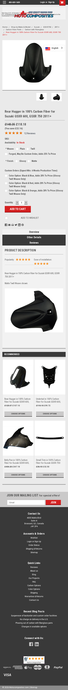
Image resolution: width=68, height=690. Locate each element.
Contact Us (34, 600)
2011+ (57, 27)
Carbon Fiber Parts (13, 30)
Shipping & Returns (34, 549)
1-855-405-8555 (24, 13)
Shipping (34, 593)
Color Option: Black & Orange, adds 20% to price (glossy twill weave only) (36, 192)
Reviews (34, 242)
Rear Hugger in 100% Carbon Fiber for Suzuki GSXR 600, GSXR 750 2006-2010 (17, 400)
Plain (22, 149)
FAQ (34, 582)
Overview (34, 231)
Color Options (34, 589)
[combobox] (54, 48)
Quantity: (9, 202)
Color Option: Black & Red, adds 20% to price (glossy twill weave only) (34, 185)
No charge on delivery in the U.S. (34, 619)
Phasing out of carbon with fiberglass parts (34, 623)
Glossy (22, 161)
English (55, 48)
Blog (34, 574)
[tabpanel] (18, 390)
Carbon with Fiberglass (34, 30)
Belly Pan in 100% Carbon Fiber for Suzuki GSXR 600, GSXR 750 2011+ (16, 461)
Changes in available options (34, 627)
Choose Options (18, 414)
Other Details (34, 237)
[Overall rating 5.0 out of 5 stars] (13, 133)
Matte (34, 161)
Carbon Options (34, 585)
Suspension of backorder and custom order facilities (34, 616)
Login (42, 2)
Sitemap (34, 552)
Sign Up (51, 2)
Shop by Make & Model (21, 27)
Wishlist (34, 538)
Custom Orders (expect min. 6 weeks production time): (31, 170)
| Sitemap (33, 687)
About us (34, 571)
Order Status (34, 545)
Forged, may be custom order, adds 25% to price (32, 154)
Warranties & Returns (34, 596)
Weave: (10, 149)
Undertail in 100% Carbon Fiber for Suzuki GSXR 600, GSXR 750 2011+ (48, 400)
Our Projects (34, 578)
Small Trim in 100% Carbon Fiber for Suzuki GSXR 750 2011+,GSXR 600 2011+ (48, 461)
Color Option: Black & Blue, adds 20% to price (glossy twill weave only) (34, 177)
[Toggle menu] (4, 4)
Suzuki (37, 27)
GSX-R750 (47, 27)
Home (5, 27)
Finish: (10, 161)
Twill (33, 149)
